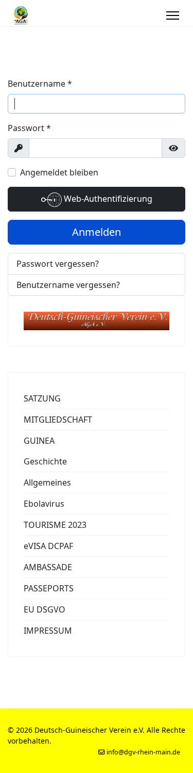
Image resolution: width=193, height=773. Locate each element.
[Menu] (172, 15)
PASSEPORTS (49, 588)
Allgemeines (47, 482)
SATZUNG (42, 398)
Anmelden (96, 232)
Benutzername (40, 83)
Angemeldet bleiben (59, 172)
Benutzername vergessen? (68, 285)
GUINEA (39, 440)
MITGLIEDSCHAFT (58, 419)
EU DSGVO (44, 609)
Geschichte (45, 461)
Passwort (29, 128)
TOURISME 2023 (55, 524)
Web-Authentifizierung (107, 198)
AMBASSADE (48, 567)
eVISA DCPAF (48, 546)
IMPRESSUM (48, 630)
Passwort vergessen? (57, 263)
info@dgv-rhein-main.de (143, 752)
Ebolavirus (44, 503)
